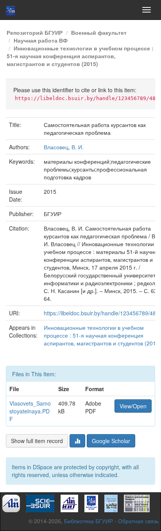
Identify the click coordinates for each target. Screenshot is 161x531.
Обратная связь (138, 521)
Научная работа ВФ (41, 40)
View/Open (133, 406)
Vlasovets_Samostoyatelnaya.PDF (30, 411)
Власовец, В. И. (64, 147)
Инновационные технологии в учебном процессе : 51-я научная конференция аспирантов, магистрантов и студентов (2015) (80, 56)
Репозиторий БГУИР (35, 32)
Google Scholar (111, 441)
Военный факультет (99, 32)
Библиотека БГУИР (88, 521)
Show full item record (37, 441)
